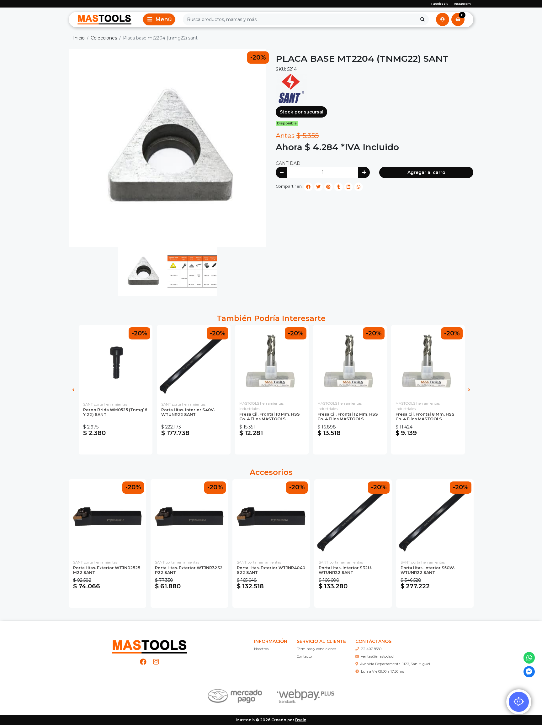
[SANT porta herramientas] (291, 88)
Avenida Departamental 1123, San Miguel (395, 664)
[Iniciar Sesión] (442, 19)
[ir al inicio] (149, 644)
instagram (462, 3)
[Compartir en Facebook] (308, 186)
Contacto (304, 656)
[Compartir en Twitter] (318, 186)
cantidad (288, 163)
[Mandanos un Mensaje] (529, 672)
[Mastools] (104, 19)
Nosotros (261, 649)
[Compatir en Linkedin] (348, 186)
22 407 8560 (371, 649)
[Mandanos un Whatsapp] (529, 658)
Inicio (79, 38)
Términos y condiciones (316, 649)
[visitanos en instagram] (156, 662)
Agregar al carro (426, 172)
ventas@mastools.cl (377, 656)
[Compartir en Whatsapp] (358, 186)
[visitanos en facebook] (143, 662)
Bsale (300, 719)
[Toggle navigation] (159, 19)
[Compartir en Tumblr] (338, 186)
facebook (439, 3)
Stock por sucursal (301, 112)
